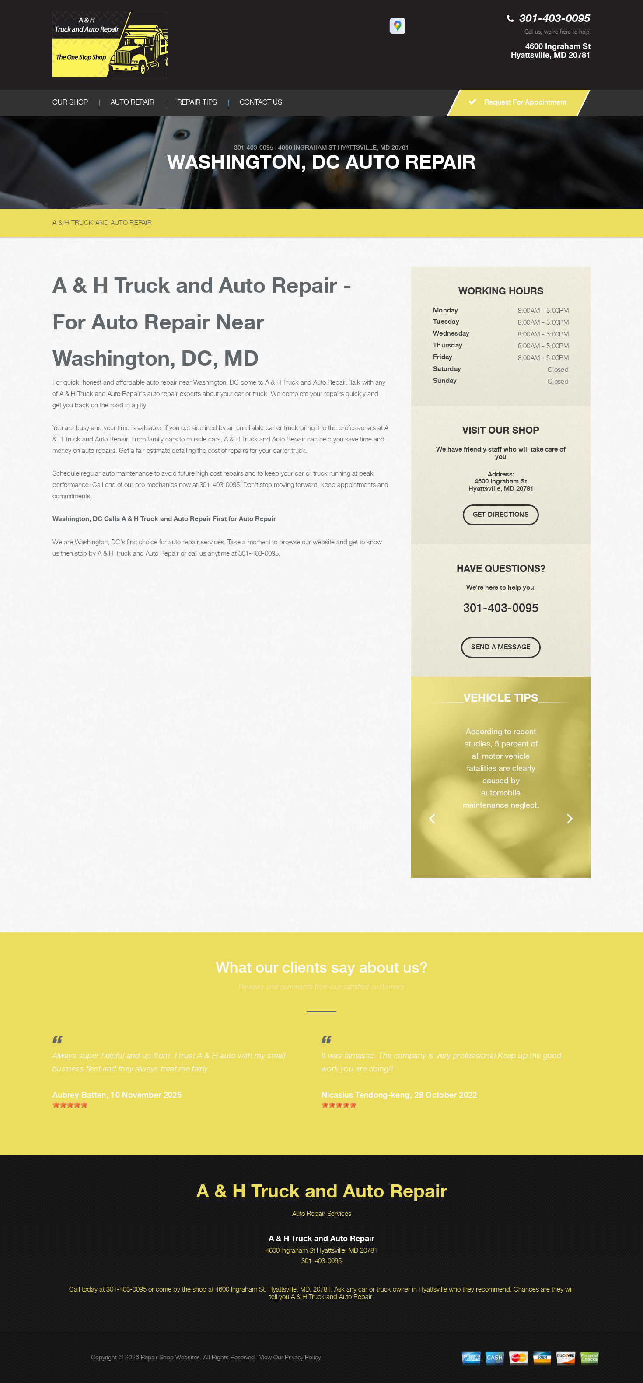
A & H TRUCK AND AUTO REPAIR (102, 222)
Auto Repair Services (321, 1213)
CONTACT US (261, 102)
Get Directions (501, 514)
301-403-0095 (555, 19)
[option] (501, 777)
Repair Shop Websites (170, 1357)
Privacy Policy (303, 1357)
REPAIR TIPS (197, 102)
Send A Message (500, 647)
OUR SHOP (70, 102)
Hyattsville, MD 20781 (373, 147)
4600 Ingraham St (307, 147)
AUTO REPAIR (132, 102)
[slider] (69, 1104)
